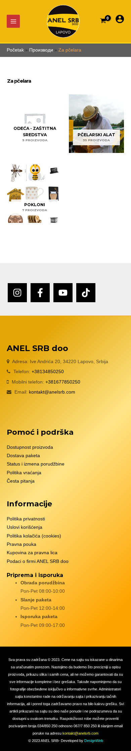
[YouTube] (63, 292)
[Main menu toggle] (13, 21)
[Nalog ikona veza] (119, 18)
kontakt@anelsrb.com (52, 392)
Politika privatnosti (26, 518)
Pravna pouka (21, 544)
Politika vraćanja (24, 472)
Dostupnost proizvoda (30, 447)
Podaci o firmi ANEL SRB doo (38, 561)
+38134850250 (48, 371)
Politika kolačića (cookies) (34, 535)
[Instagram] (17, 292)
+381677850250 (62, 382)
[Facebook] (40, 292)
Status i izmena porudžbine (35, 464)
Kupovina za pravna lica (32, 552)
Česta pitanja (21, 481)
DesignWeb (93, 741)
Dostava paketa (23, 455)
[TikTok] (85, 292)
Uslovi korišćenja (24, 527)
